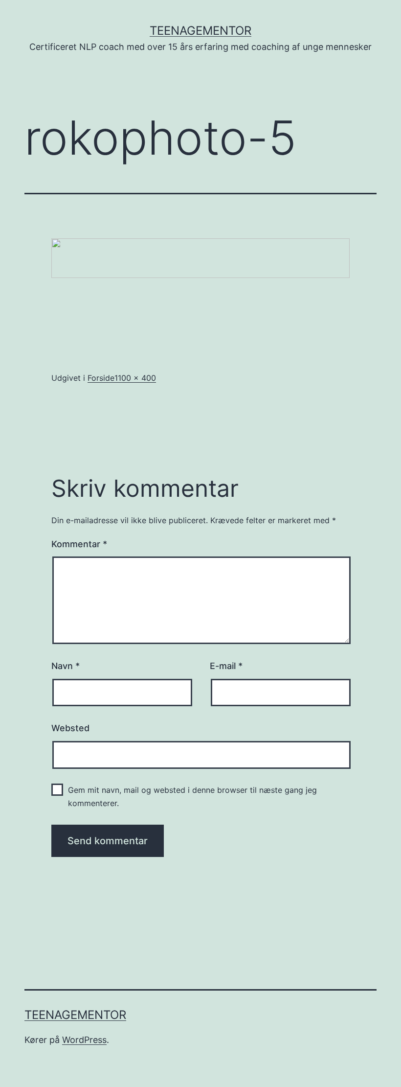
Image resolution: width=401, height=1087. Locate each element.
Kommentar (79, 544)
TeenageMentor (200, 30)
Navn (65, 666)
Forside (101, 378)
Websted (70, 728)
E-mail (226, 666)
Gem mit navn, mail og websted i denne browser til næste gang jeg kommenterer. (192, 796)
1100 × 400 (135, 378)
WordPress (84, 1040)
